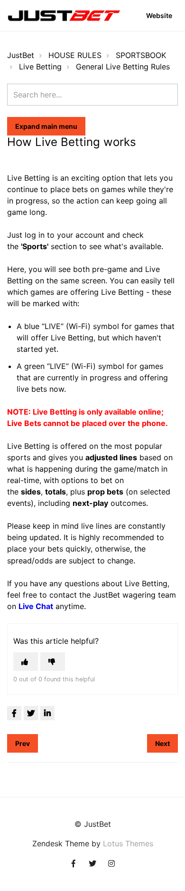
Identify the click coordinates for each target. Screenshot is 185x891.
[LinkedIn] (47, 713)
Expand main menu (46, 126)
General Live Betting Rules (123, 66)
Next (162, 743)
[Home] (64, 16)
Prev (22, 743)
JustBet (20, 55)
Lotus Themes (128, 843)
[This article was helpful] (25, 661)
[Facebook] (14, 713)
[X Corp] (31, 713)
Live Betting (40, 66)
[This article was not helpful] (52, 661)
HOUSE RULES (75, 55)
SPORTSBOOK (141, 55)
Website (159, 15)
